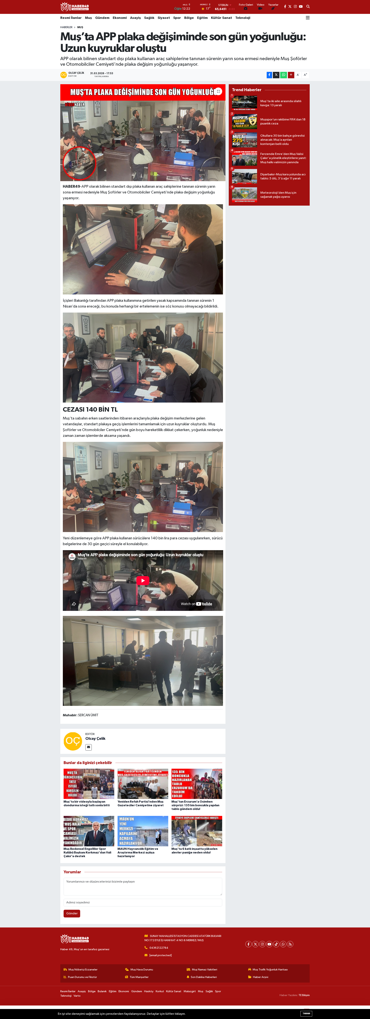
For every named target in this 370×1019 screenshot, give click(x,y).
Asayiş (135, 18)
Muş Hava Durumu (141, 969)
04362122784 (159, 947)
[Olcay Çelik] (73, 741)
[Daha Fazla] (291, 75)
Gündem (102, 18)
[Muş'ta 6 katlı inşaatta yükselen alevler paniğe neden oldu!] (197, 831)
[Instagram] (262, 944)
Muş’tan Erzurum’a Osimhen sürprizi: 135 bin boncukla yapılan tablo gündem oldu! (195, 805)
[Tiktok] (276, 944)
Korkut (160, 991)
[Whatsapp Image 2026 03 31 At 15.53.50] (143, 661)
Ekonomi (120, 18)
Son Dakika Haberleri (204, 977)
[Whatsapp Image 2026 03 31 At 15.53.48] (143, 249)
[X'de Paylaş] (276, 75)
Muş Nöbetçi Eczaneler (83, 969)
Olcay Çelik (95, 739)
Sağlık (149, 18)
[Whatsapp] (283, 944)
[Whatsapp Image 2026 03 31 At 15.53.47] (143, 486)
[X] (255, 944)
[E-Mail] (88, 747)
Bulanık (102, 991)
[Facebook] (248, 944)
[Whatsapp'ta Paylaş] (283, 75)
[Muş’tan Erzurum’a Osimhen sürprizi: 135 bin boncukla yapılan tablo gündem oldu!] (197, 783)
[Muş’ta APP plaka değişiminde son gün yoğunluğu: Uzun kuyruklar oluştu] (142, 132)
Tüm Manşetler (139, 977)
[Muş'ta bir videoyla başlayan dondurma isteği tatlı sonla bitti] (89, 783)
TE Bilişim (304, 995)
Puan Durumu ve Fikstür (82, 977)
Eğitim (202, 18)
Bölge (189, 18)
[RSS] (290, 944)
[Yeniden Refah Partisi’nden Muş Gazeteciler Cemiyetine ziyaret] (143, 783)
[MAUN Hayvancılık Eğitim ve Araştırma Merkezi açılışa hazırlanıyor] (143, 831)
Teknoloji (242, 18)
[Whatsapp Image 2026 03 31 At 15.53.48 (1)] (143, 357)
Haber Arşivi (260, 977)
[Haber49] (74, 7)
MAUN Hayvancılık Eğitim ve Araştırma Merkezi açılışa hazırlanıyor (138, 852)
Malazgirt (190, 991)
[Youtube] (269, 944)
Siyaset (164, 18)
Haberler (66, 27)
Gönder (72, 913)
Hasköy (148, 991)
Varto (77, 995)
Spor (177, 18)
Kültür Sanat (221, 18)
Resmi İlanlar (71, 18)
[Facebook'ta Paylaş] (269, 75)
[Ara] (308, 6)
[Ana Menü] (308, 18)
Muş (88, 18)
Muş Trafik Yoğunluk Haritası (270, 969)
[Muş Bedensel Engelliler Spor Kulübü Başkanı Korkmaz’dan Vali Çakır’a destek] (89, 831)
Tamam (306, 1013)
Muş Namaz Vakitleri (204, 969)
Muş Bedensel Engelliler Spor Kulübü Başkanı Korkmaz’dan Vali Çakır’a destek (87, 852)
